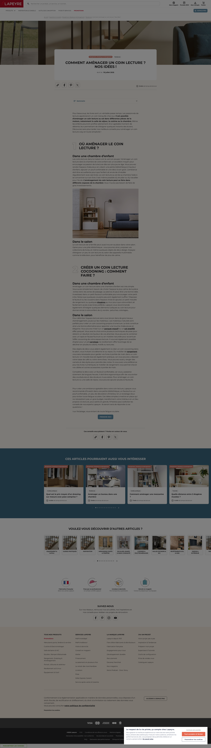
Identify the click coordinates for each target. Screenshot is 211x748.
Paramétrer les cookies (194, 739)
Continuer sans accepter (193, 730)
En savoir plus (148, 739)
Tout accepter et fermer (193, 734)
